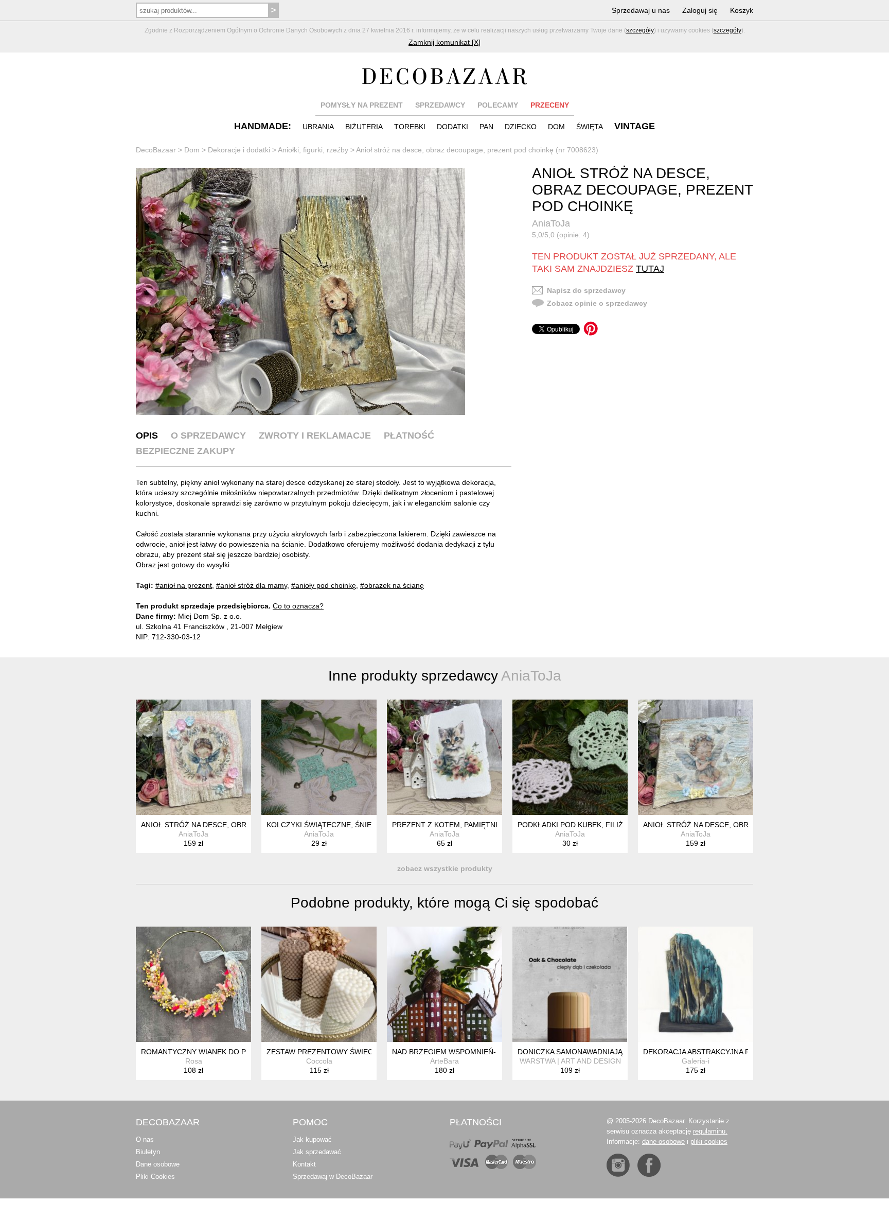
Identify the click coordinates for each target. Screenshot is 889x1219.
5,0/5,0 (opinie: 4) (561, 235)
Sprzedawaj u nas (641, 10)
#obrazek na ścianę (392, 585)
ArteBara (444, 1061)
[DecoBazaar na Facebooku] (649, 1165)
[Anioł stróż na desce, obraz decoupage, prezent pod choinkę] (300, 291)
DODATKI (452, 127)
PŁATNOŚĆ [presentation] (409, 435)
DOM (556, 127)
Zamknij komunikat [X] (444, 42)
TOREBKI (409, 127)
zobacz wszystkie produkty (444, 868)
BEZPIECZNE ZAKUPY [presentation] (185, 451)
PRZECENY (549, 105)
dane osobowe (663, 1141)
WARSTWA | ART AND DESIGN (570, 1061)
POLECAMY (497, 105)
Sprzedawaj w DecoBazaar (332, 1176)
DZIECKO (521, 127)
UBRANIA (318, 127)
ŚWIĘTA (589, 127)
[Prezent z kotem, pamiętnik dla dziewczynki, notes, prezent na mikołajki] (444, 757)
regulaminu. (710, 1131)
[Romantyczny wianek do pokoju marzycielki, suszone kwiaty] (193, 984)
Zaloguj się (700, 10)
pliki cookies (708, 1141)
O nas (145, 1139)
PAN (486, 127)
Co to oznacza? (298, 606)
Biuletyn (148, 1152)
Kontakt (304, 1164)
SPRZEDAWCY (440, 105)
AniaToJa (551, 223)
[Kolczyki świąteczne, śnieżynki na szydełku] (319, 757)
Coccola (319, 1061)
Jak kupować (312, 1139)
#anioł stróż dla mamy (251, 585)
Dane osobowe (158, 1164)
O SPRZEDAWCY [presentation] (208, 435)
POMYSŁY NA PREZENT (362, 105)
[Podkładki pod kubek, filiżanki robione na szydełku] (570, 757)
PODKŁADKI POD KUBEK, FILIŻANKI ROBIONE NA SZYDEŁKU (621, 825)
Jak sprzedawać (317, 1152)
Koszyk (741, 10)
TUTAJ (650, 269)
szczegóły (640, 30)
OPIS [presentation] (147, 435)
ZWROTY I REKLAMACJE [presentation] (315, 435)
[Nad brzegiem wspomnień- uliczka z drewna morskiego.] (444, 984)
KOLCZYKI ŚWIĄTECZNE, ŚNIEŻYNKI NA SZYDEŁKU (354, 825)
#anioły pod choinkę (323, 585)
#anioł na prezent (183, 585)
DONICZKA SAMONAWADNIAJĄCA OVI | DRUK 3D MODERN (618, 1052)
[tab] (147, 435)
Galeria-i (695, 1061)
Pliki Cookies (155, 1176)
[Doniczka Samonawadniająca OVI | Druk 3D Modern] (570, 984)
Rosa (193, 1061)
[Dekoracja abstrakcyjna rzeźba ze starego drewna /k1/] (695, 984)
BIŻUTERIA (364, 127)
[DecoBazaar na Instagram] (618, 1165)
